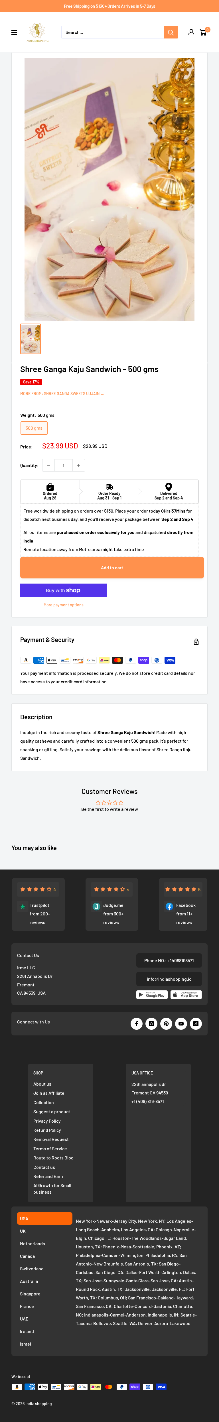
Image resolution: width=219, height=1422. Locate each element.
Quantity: (29, 465)
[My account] (191, 32)
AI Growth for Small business (52, 1188)
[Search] (171, 32)
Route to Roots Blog (53, 1157)
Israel (25, 1343)
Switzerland (32, 1268)
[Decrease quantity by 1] (48, 465)
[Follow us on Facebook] (137, 1024)
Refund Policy (47, 1130)
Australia (29, 1281)
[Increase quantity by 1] (79, 465)
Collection (43, 1102)
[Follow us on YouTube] (181, 1024)
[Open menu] (14, 32)
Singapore (30, 1293)
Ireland (27, 1331)
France (27, 1306)
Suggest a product (51, 1111)
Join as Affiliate (48, 1093)
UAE (24, 1318)
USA (24, 1218)
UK (23, 1231)
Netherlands (32, 1243)
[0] (202, 32)
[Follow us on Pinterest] (166, 1024)
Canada (27, 1256)
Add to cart (112, 567)
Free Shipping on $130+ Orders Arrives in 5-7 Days (109, 6)
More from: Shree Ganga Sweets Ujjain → (62, 393)
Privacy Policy (47, 1121)
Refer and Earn (48, 1176)
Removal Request (51, 1139)
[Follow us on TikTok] (196, 1024)
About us (42, 1083)
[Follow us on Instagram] (151, 1024)
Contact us (44, 1167)
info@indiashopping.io (169, 979)
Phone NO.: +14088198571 (169, 960)
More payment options (64, 604)
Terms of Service (50, 1148)
